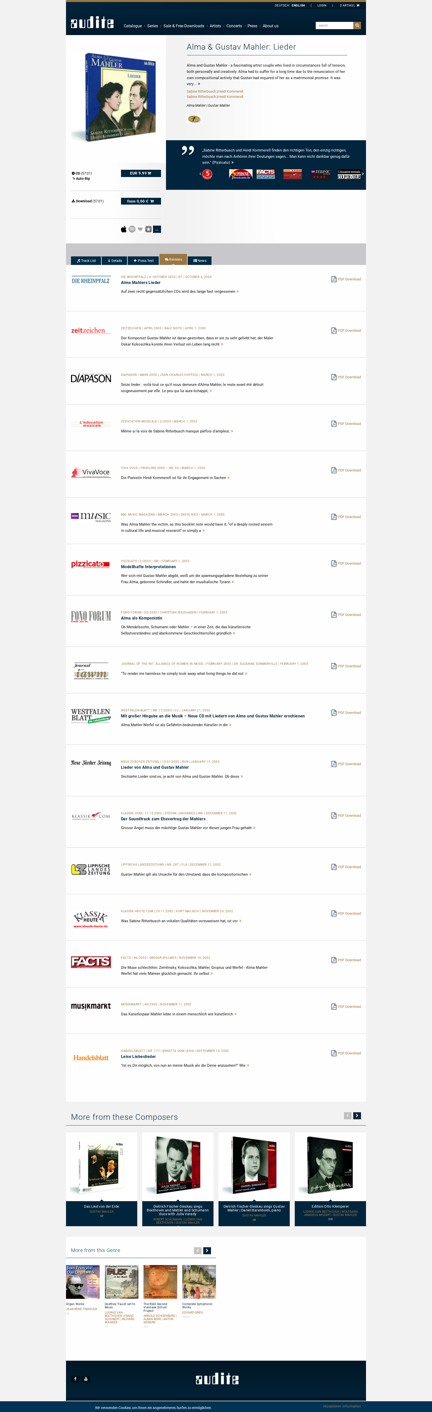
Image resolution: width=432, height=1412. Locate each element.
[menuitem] (132, 26)
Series (152, 26)
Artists (215, 26)
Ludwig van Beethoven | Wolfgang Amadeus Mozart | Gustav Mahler (330, 1213)
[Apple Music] (124, 229)
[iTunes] (149, 229)
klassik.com (132, 813)
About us (270, 26)
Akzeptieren (332, 1406)
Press (252, 26)
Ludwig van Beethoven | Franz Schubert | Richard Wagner (119, 1317)
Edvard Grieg (192, 1312)
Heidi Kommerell (230, 91)
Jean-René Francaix (81, 1309)
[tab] (86, 260)
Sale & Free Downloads (184, 26)
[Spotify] (132, 229)
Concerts (234, 26)
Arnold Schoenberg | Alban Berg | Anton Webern (160, 1319)
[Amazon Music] (140, 229)
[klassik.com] (91, 816)
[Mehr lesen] (238, 291)
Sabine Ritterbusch (201, 91)
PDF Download (349, 279)
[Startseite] (92, 22)
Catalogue (133, 26)
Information (351, 1406)
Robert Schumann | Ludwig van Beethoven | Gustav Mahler (178, 1221)
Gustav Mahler (102, 1211)
